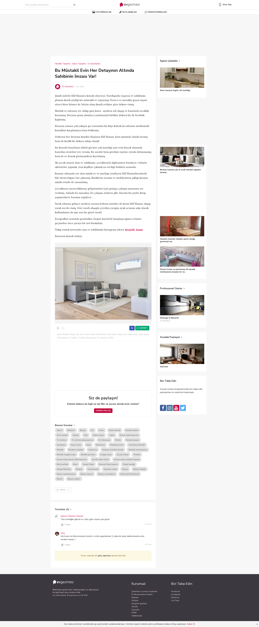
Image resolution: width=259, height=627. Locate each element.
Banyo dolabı (139, 469)
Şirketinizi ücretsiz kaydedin (144, 591)
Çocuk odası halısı (100, 459)
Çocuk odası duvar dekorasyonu (72, 459)
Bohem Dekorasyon (108, 464)
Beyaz (83, 430)
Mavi (75, 464)
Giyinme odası (110, 469)
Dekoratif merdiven (129, 474)
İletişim (135, 600)
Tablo (112, 435)
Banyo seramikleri (106, 474)
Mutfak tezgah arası (66, 454)
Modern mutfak (76, 449)
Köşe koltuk (114, 430)
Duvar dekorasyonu (129, 435)
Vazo (88, 444)
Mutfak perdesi (88, 454)
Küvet (59, 478)
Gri (92, 430)
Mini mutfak (62, 464)
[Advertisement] (129, 33)
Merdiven (100, 444)
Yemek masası (132, 440)
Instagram (175, 594)
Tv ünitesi (61, 440)
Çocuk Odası (122, 454)
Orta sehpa (62, 435)
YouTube (175, 600)
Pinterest (175, 597)
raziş (63, 533)
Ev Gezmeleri (94, 63)
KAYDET (143, 328)
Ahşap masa (106, 454)
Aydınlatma (93, 469)
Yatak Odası (88, 464)
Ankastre (92, 449)
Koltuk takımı (132, 430)
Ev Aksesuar (104, 440)
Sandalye (61, 444)
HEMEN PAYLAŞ (103, 410)
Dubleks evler (117, 444)
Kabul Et (191, 624)
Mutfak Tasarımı (62, 63)
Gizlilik (135, 606)
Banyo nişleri (74, 478)
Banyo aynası (87, 474)
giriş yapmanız (104, 555)
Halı (86, 435)
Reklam (135, 597)
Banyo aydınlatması (66, 474)
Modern (71, 430)
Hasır (101, 430)
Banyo (125, 469)
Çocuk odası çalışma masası (126, 459)
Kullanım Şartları (139, 603)
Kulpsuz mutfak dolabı (112, 449)
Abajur (79, 469)
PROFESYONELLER (157, 12)
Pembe (137, 454)
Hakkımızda (137, 615)
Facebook (175, 591)
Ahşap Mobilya (64, 469)
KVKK (134, 612)
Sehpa (76, 435)
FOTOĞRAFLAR (103, 12)
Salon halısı (98, 435)
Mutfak (60, 449)
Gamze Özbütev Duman (72, 516)
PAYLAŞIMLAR (129, 12)
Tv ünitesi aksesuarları (82, 440)
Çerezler (135, 609)
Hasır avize (76, 444)
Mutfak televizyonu (138, 449)
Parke (118, 440)
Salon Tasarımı (79, 63)
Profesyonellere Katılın (142, 594)
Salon (59, 430)
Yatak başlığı (129, 464)
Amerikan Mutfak (137, 444)
